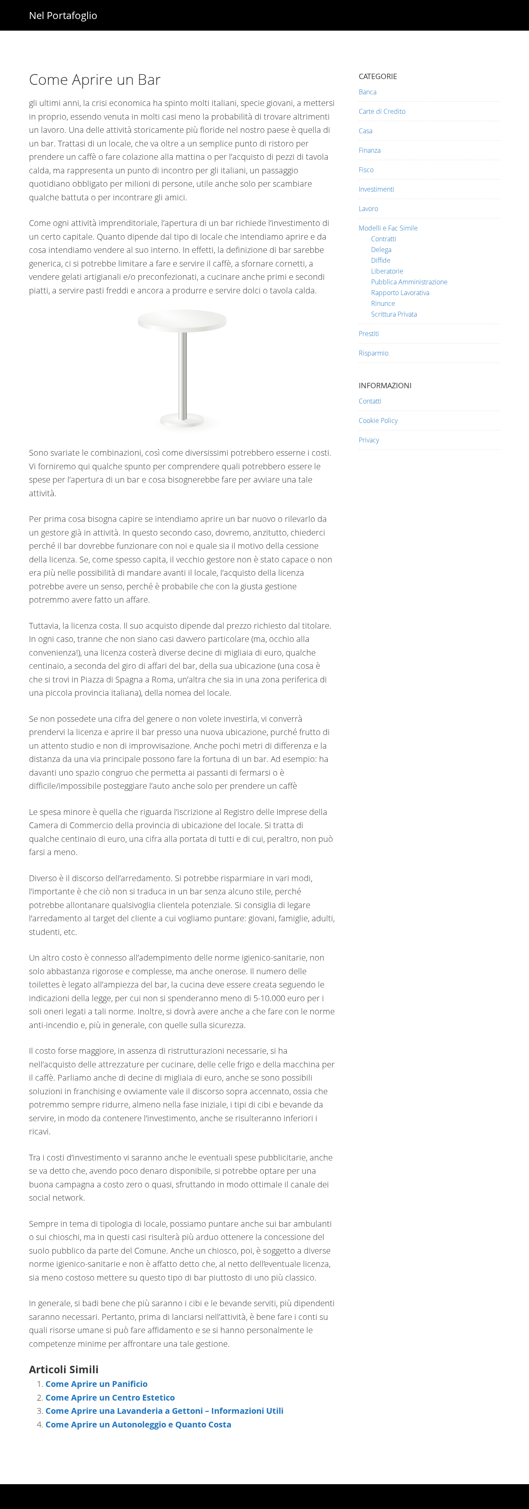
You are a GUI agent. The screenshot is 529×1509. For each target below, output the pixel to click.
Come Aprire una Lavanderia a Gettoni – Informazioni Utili (164, 1410)
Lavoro (368, 208)
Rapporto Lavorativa (400, 292)
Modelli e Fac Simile (388, 228)
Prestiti (369, 333)
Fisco (366, 169)
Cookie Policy (378, 420)
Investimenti (376, 189)
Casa (365, 130)
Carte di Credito (382, 111)
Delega (381, 249)
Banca (367, 91)
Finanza (370, 150)
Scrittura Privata (394, 314)
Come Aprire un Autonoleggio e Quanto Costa (138, 1424)
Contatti (370, 401)
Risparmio (373, 353)
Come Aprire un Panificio (96, 1383)
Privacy (369, 440)
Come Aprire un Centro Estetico (110, 1397)
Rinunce (383, 303)
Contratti (383, 238)
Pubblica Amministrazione (409, 281)
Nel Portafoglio (63, 15)
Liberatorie (387, 271)
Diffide (381, 260)
